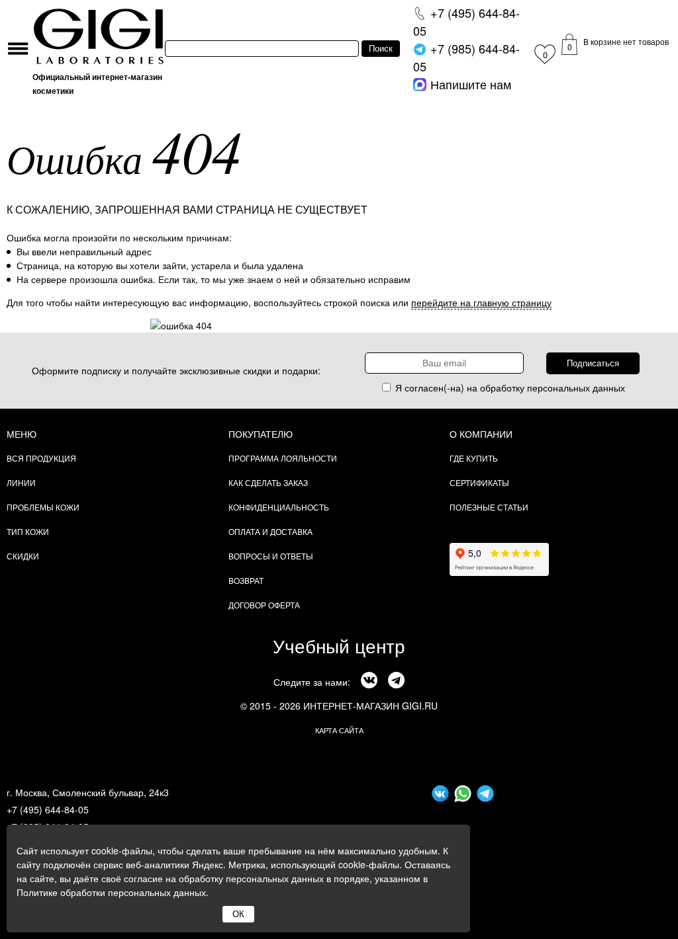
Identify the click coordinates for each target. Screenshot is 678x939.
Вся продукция (41, 458)
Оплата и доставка (270, 531)
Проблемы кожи (43, 506)
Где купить (474, 458)
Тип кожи (28, 531)
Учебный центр (339, 645)
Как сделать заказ (268, 482)
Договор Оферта (264, 604)
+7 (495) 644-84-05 (48, 809)
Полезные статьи (489, 506)
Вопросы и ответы (270, 555)
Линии (21, 482)
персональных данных (576, 387)
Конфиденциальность (278, 506)
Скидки (23, 555)
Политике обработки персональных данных (111, 892)
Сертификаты (479, 482)
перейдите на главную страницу (481, 302)
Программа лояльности (282, 458)
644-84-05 (466, 21)
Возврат (246, 580)
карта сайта (339, 730)
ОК (238, 914)
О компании (481, 433)
